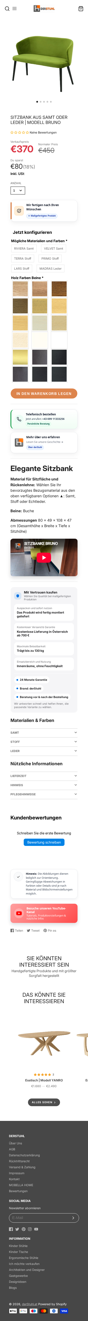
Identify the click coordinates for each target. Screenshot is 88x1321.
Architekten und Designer (27, 1270)
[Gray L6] (59, 323)
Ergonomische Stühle (23, 1258)
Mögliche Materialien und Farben (39, 241)
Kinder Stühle (18, 1246)
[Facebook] (11, 1229)
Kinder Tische (18, 1252)
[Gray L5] (40, 323)
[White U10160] (59, 340)
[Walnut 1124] (20, 305)
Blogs (13, 1287)
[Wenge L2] (59, 357)
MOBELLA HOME (21, 1185)
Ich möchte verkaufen (24, 1264)
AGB (12, 1149)
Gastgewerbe (18, 1275)
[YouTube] (36, 1229)
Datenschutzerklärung (24, 1155)
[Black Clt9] (59, 374)
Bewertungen (18, 1191)
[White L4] (40, 340)
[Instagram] (30, 1229)
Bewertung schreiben (44, 842)
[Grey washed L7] (40, 305)
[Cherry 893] (59, 288)
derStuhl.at (29, 1304)
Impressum (16, 1173)
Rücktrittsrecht (19, 1161)
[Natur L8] (59, 305)
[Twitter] (17, 1229)
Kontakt (14, 1179)
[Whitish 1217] (20, 340)
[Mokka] (40, 357)
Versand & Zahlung (22, 1167)
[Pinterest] (24, 1229)
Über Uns (15, 1143)
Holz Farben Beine (27, 278)
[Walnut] (20, 374)
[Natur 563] (20, 323)
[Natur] (20, 288)
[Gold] (20, 357)
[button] (37, 102)
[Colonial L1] (40, 374)
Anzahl (15, 183)
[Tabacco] (40, 288)
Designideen (17, 1281)
